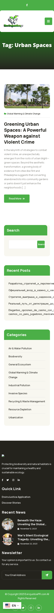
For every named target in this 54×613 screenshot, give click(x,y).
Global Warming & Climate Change (23, 113)
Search (13, 230)
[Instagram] (13, 480)
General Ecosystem (20, 364)
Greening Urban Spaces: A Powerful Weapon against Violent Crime (25, 133)
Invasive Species (18, 393)
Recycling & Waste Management (27, 401)
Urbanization (16, 417)
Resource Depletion (20, 409)
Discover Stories (11, 502)
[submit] (47, 575)
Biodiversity (15, 356)
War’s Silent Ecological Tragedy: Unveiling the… (34, 537)
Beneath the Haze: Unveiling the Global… (32, 522)
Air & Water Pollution (20, 348)
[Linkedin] (19, 480)
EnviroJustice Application (16, 497)
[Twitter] (8, 480)
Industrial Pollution (19, 385)
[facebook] (2, 480)
